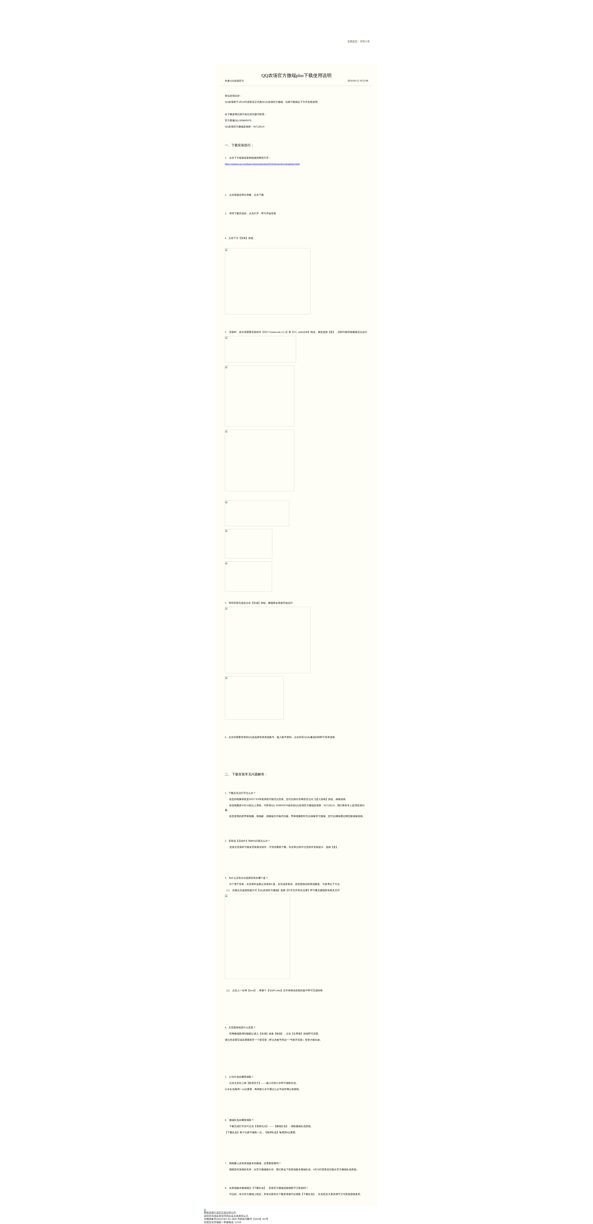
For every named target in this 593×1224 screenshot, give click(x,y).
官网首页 (352, 41)
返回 (229, 55)
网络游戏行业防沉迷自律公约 (220, 1212)
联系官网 (305, 7)
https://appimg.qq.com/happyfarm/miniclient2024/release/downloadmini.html (262, 164)
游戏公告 (334, 7)
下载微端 (276, 7)
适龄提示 (369, 10)
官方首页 (247, 7)
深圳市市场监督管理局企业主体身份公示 (226, 1215)
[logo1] (296, 1210)
